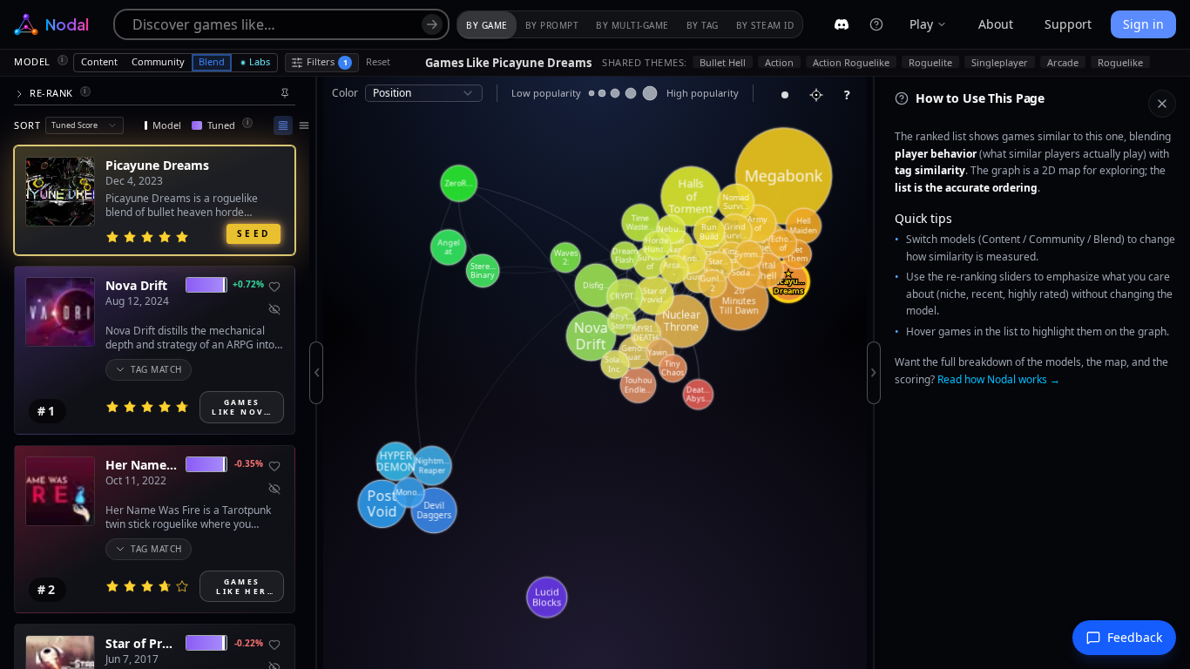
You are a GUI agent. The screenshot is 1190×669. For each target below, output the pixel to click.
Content (99, 61)
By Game (487, 25)
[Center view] (816, 95)
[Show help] (876, 24)
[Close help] (1162, 104)
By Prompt (552, 25)
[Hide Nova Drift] (274, 309)
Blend (212, 61)
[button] (154, 94)
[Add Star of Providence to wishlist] (274, 644)
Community (158, 61)
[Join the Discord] (841, 24)
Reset (378, 61)
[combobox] (84, 125)
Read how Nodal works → (998, 379)
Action (779, 62)
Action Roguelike (851, 62)
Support (1068, 24)
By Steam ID (765, 25)
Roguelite (930, 62)
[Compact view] (304, 125)
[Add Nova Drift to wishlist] (274, 286)
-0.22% (248, 643)
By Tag (702, 25)
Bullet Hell (723, 62)
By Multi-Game (632, 25)
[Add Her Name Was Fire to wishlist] (274, 466)
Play (921, 24)
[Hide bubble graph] (785, 95)
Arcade (1062, 62)
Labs (259, 61)
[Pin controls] (285, 93)
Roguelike (1120, 62)
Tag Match (156, 369)
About (995, 24)
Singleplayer (999, 62)
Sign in (1143, 24)
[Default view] (283, 125)
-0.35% (248, 463)
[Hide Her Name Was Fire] (274, 488)
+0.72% (248, 284)
